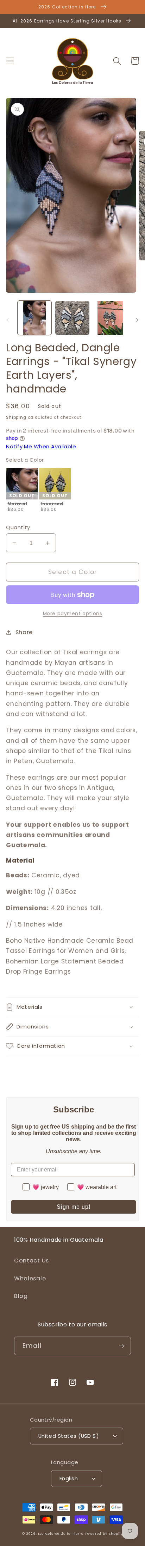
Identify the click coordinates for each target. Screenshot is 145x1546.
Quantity (18, 527)
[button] (10, 61)
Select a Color (25, 459)
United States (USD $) (68, 1436)
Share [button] (24, 632)
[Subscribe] (122, 1346)
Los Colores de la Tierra (60, 1533)
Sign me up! (73, 1207)
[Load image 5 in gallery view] (72, 317)
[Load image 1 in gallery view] (34, 317)
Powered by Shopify (104, 1533)
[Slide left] (7, 319)
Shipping (16, 417)
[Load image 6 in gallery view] (110, 317)
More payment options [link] (72, 613)
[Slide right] (137, 319)
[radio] (22, 491)
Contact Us (31, 1260)
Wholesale (30, 1278)
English (68, 1478)
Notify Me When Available (41, 446)
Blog (21, 1296)
